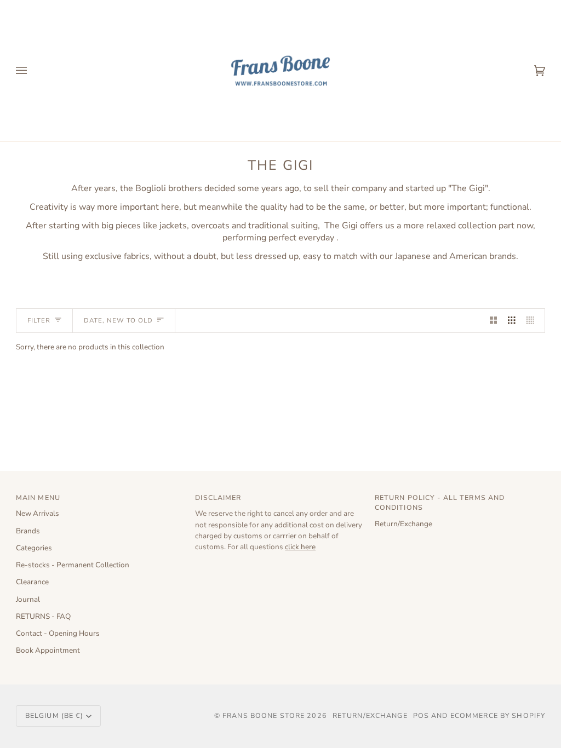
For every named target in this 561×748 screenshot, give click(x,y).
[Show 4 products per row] (533, 320)
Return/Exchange (403, 524)
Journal (28, 599)
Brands (28, 531)
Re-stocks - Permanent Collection (72, 565)
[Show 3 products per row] (511, 320)
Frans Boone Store (263, 715)
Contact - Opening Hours (58, 633)
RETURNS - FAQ (43, 616)
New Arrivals (37, 513)
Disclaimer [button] (218, 497)
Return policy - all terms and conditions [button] (440, 503)
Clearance (32, 582)
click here (300, 547)
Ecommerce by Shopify (498, 715)
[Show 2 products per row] (493, 320)
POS (421, 715)
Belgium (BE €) (54, 715)
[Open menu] (32, 70)
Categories (34, 548)
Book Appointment (48, 650)
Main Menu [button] (38, 497)
